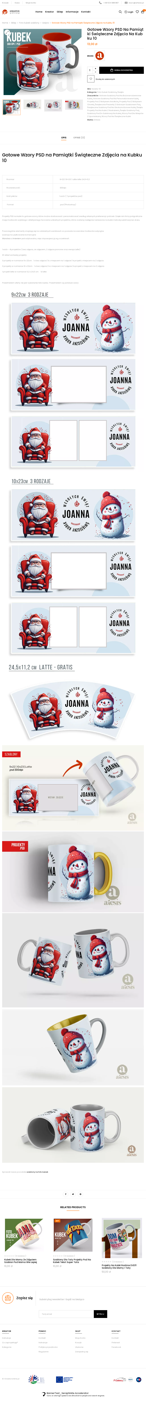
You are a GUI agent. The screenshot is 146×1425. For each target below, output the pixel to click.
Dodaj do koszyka (123, 70)
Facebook (116, 1347)
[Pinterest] (80, 1194)
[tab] (63, 138)
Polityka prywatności (48, 1347)
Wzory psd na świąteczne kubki (116, 116)
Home (5, 22)
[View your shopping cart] (142, 12)
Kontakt (42, 1338)
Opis (63, 137)
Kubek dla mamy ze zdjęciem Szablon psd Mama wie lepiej (20, 1261)
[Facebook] (65, 1194)
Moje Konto (80, 1338)
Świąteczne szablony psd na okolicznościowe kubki (111, 107)
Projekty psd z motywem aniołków (102, 101)
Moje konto (31, 2)
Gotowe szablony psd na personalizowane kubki (115, 98)
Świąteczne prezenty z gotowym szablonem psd (117, 104)
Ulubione (79, 1347)
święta (45, 22)
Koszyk (5, 2)
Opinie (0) (79, 137)
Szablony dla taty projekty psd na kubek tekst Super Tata (72, 1261)
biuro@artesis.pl (136, 2)
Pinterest (116, 1342)
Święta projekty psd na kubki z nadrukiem (115, 109)
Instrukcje (43, 1342)
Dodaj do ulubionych (105, 79)
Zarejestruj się (81, 1351)
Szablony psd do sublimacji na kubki (104, 113)
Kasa (17, 2)
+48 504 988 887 (111, 2)
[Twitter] (73, 1194)
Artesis (97, 119)
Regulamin (44, 1351)
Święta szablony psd (129, 110)
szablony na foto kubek (37, 1172)
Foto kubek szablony (29, 22)
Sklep (13, 22)
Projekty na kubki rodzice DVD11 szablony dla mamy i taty (119, 1266)
